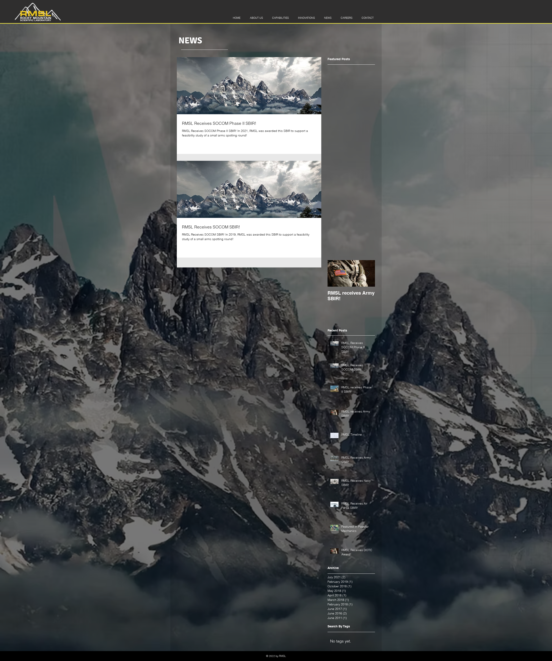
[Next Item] (368, 273)
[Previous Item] (334, 273)
